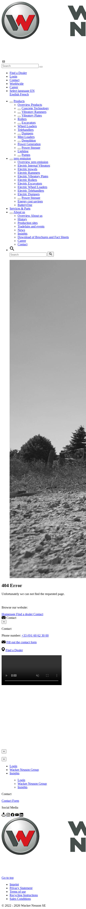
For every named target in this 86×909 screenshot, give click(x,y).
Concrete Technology (35, 108)
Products (19, 101)
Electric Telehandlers (31, 190)
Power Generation (29, 144)
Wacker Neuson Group (24, 769)
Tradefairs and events (31, 226)
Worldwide (17, 83)
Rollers (22, 119)
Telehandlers (26, 129)
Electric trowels (27, 169)
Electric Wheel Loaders (32, 187)
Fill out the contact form (21, 642)
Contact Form (10, 800)
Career (14, 87)
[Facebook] (13, 815)
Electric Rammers (29, 172)
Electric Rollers (27, 180)
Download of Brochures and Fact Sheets (43, 237)
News (21, 230)
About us (19, 212)
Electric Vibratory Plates (33, 176)
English (15, 94)
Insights (22, 233)
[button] (22, 90)
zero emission (22, 158)
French (24, 94)
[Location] (4, 815)
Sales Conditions (20, 898)
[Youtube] (17, 815)
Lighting (23, 151)
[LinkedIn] (21, 815)
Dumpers (27, 133)
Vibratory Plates (32, 115)
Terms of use (18, 891)
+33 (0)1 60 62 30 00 (35, 635)
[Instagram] (8, 815)
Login (13, 76)
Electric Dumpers (29, 194)
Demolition (29, 140)
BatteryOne (25, 205)
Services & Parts (20, 208)
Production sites (28, 223)
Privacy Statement (21, 888)
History (22, 219)
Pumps (26, 155)
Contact (14, 80)
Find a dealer (24, 614)
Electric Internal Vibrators (34, 165)
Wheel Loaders (27, 126)
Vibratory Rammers (34, 112)
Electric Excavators (30, 183)
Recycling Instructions (24, 895)
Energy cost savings (30, 201)
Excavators (29, 122)
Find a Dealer (18, 73)
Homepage (9, 614)
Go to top (8, 877)
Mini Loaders (26, 137)
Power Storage (31, 147)
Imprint (14, 884)
